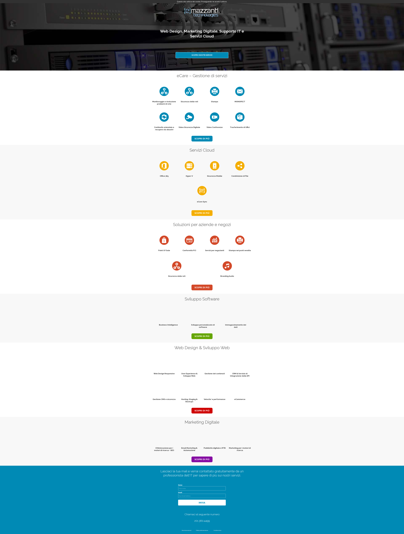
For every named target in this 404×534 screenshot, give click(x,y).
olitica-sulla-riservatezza (202, 530)
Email (180, 492)
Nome (180, 485)
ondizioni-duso (217, 530)
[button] (201, 55)
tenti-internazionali (186, 530)
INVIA (202, 502)
